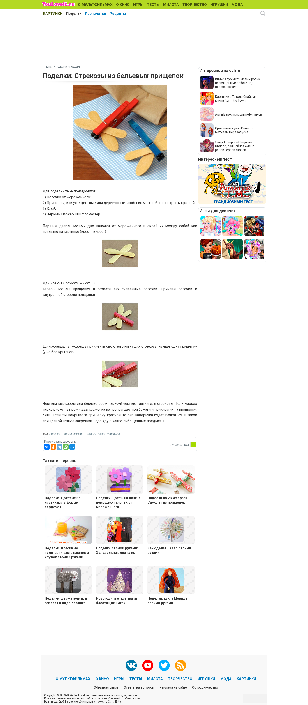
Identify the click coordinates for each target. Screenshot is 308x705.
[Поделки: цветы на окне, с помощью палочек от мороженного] (119, 479)
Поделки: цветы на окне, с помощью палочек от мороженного (118, 502)
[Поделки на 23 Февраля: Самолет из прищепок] (171, 480)
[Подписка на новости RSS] (180, 665)
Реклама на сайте (173, 687)
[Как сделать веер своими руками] (171, 529)
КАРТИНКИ (52, 13)
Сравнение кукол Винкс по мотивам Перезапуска (234, 130)
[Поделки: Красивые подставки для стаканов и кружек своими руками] (68, 530)
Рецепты (118, 13)
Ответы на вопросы (139, 687)
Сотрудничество (205, 687)
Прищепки (113, 433)
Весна (101, 433)
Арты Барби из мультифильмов (238, 114)
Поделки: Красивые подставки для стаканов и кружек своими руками (67, 552)
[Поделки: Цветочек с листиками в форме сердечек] (68, 479)
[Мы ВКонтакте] (131, 665)
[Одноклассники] (53, 447)
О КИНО (123, 4)
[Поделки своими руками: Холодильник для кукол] (119, 529)
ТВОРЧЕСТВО (194, 4)
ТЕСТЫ (153, 4)
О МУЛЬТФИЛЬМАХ (95, 4)
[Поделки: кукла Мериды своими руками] (171, 580)
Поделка (54, 433)
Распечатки (95, 13)
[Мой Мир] (72, 447)
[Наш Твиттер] (164, 665)
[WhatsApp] (66, 447)
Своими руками (72, 433)
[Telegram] (59, 447)
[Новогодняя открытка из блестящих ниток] (119, 580)
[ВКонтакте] (47, 447)
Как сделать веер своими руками (169, 550)
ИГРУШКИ (219, 4)
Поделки (73, 13)
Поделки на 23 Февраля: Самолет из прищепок (167, 500)
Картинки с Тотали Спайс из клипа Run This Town (235, 98)
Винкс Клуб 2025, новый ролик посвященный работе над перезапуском (237, 83)
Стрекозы (90, 433)
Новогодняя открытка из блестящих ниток (117, 600)
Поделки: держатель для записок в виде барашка (66, 600)
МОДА (237, 4)
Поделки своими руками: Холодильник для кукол (117, 550)
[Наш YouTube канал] (147, 665)
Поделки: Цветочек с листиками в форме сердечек (62, 502)
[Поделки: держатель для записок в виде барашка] (68, 580)
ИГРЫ (138, 4)
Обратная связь (106, 687)
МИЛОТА (171, 4)
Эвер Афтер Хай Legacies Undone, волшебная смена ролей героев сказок (234, 146)
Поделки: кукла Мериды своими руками (167, 600)
